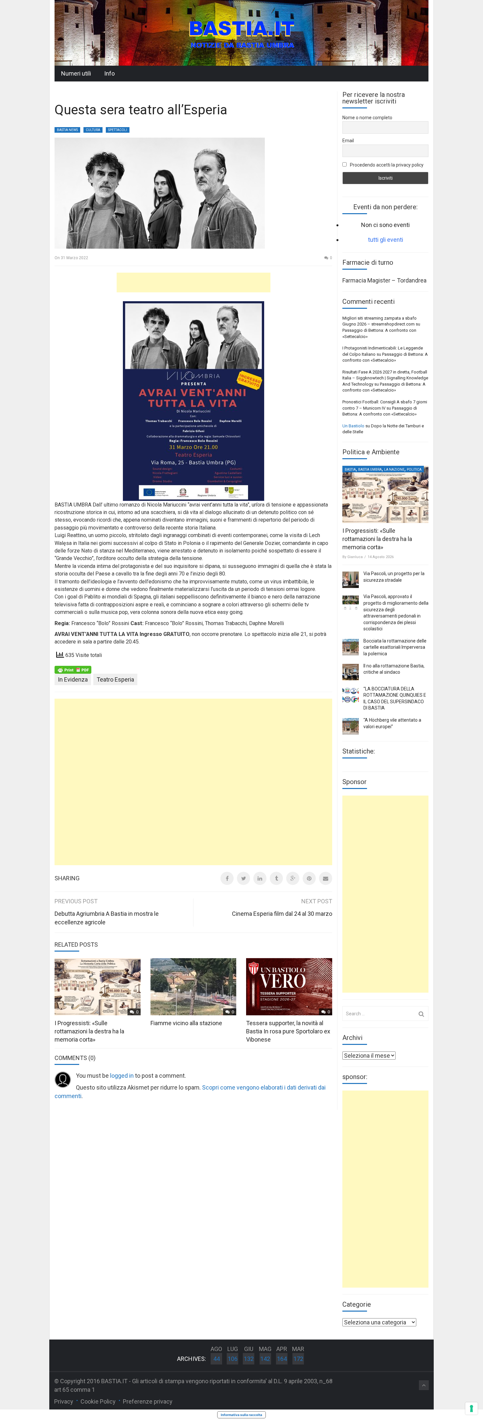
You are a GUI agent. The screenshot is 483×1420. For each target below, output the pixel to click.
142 (265, 1358)
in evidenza (73, 679)
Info (109, 73)
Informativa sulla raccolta (241, 1415)
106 (233, 1358)
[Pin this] (309, 878)
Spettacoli (117, 130)
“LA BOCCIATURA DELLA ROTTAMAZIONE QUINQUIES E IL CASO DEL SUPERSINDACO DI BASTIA (394, 698)
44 (216, 1358)
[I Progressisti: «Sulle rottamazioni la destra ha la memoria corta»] (385, 494)
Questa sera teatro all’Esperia (141, 110)
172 (298, 1358)
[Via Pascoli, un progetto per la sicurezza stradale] (350, 580)
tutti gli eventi (385, 239)
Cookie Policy (98, 1401)
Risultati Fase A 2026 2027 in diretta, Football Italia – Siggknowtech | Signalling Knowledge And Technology (385, 378)
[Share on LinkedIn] (259, 878)
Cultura (93, 130)
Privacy (63, 1401)
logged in (122, 1075)
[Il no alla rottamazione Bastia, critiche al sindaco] (350, 672)
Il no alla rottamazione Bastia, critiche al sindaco (394, 669)
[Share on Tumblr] (276, 878)
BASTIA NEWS (67, 130)
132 (249, 1358)
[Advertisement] (193, 282)
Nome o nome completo (367, 117)
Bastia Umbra (370, 469)
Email (348, 140)
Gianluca (355, 557)
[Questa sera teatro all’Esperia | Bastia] (241, 32)
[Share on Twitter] (243, 878)
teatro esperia (115, 679)
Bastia (350, 469)
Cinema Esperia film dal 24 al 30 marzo (282, 913)
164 (282, 1358)
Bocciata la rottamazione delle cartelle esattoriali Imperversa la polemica (394, 647)
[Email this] (325, 878)
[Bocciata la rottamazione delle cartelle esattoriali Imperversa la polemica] (350, 647)
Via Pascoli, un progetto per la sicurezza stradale (394, 577)
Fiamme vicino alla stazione (186, 1023)
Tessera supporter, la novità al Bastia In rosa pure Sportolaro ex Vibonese (288, 1031)
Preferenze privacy (147, 1401)
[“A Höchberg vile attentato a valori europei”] (350, 726)
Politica (414, 469)
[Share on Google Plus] (292, 878)
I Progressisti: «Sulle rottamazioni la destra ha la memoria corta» (89, 1031)
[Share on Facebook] (227, 878)
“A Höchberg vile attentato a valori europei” (392, 723)
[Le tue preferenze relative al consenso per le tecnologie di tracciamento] (471, 1408)
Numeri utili (76, 73)
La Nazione (394, 469)
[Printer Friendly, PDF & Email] (73, 669)
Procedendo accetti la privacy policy (386, 165)
